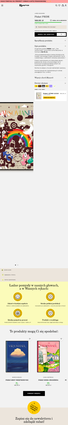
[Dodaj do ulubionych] (58, 20)
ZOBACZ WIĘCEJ (33, 393)
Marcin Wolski (17, 377)
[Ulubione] (59, 5)
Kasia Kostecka (48, 377)
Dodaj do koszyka (46, 34)
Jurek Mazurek (40, 13)
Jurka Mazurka (56, 50)
